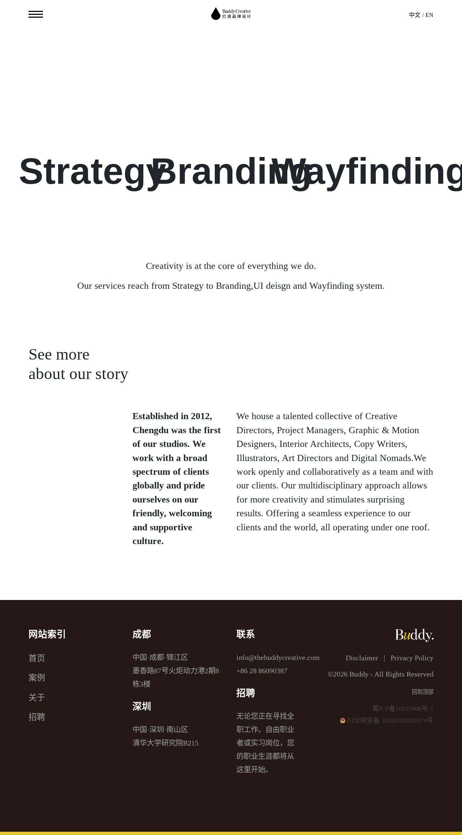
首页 (37, 658)
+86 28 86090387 (261, 671)
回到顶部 (422, 692)
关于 (37, 697)
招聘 (37, 717)
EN (429, 15)
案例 (37, 677)
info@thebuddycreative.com (278, 657)
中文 (414, 15)
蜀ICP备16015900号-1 (402, 708)
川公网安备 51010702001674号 (390, 720)
